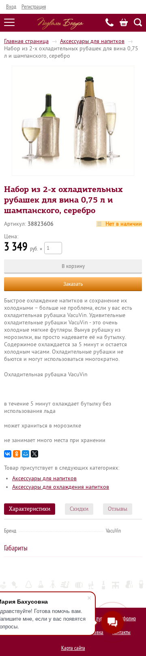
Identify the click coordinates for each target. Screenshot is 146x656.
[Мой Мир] (25, 453)
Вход (11, 7)
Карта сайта (73, 648)
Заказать (73, 284)
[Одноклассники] (16, 453)
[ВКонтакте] (7, 453)
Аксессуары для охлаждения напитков (60, 487)
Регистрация (33, 7)
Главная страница (26, 41)
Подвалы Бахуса (60, 23)
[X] (34, 453)
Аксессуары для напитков (92, 41)
